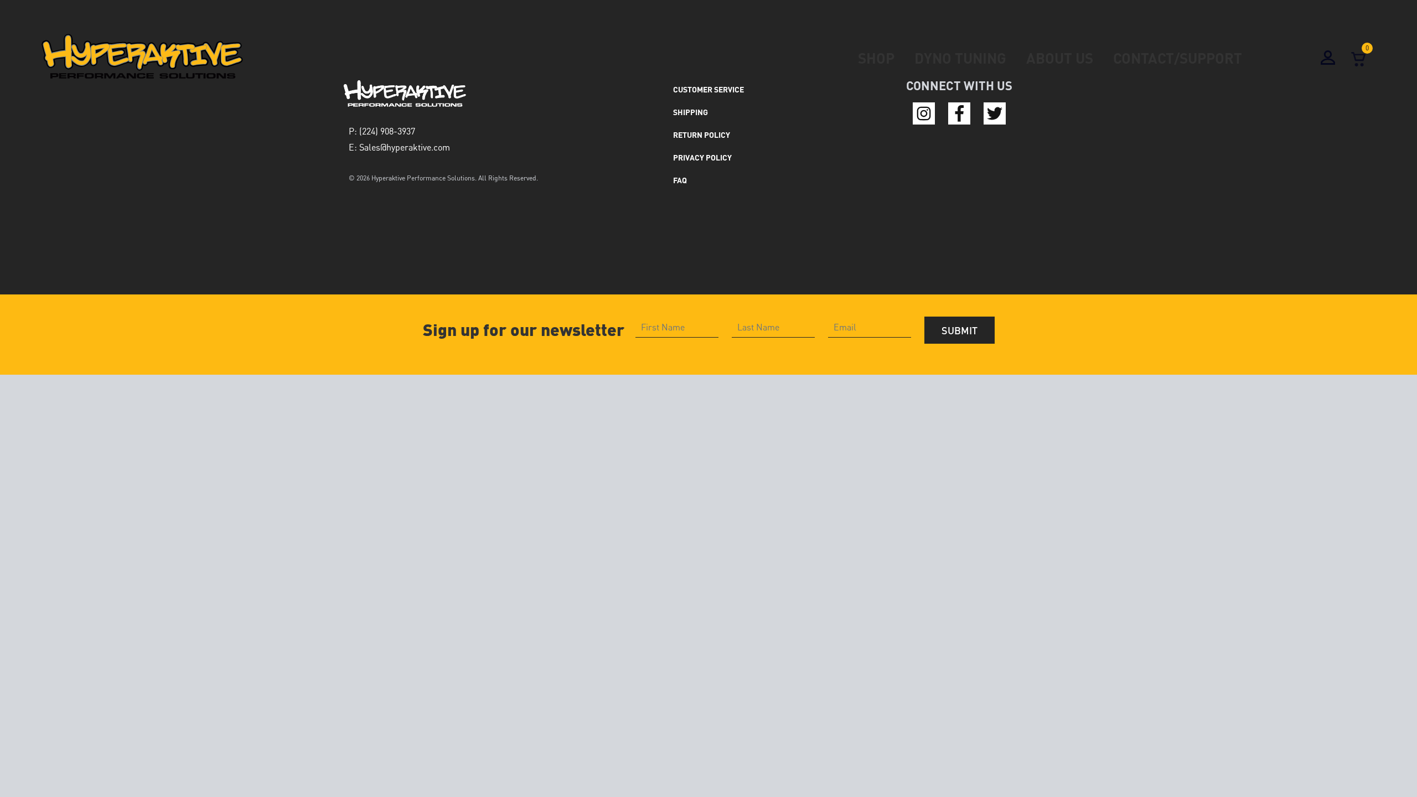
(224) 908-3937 (387, 131)
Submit (960, 330)
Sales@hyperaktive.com (404, 147)
